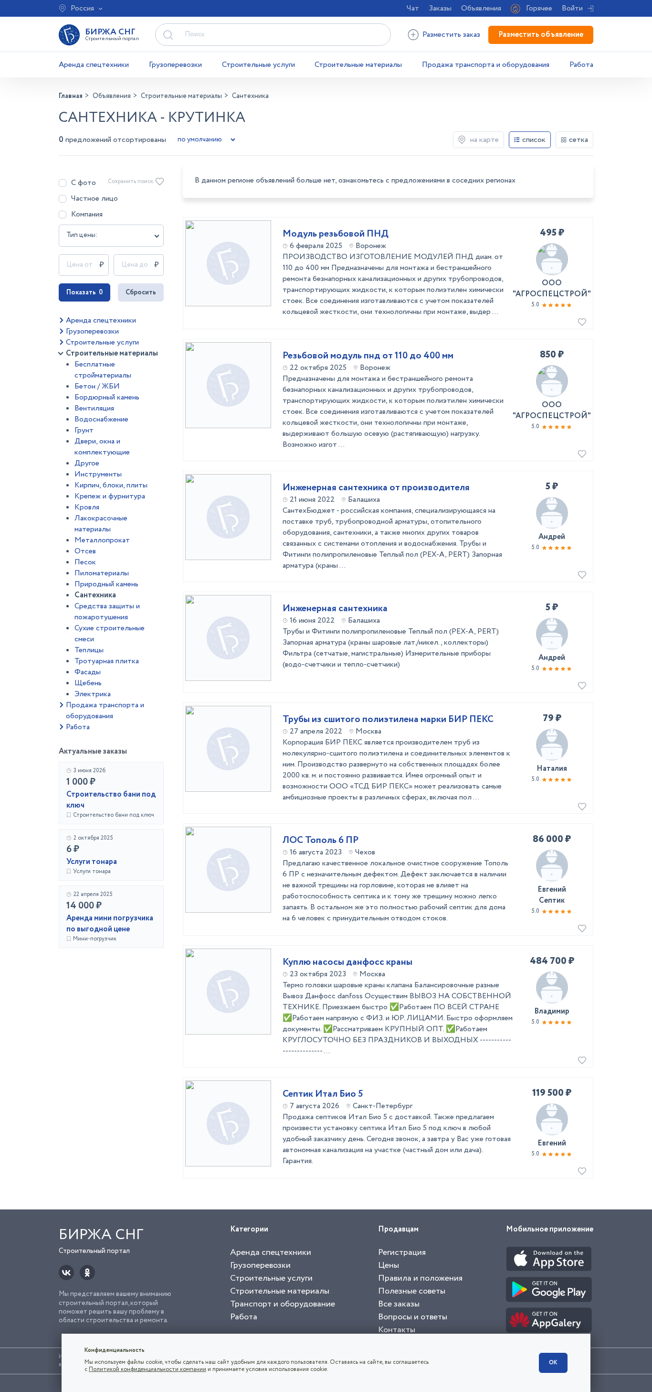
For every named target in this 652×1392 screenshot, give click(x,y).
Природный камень (106, 584)
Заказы (440, 8)
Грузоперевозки (175, 64)
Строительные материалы (358, 64)
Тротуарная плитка (106, 661)
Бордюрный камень (106, 397)
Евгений (551, 1143)
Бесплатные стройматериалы (102, 370)
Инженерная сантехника (335, 609)
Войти (572, 8)
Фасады (87, 672)
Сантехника (95, 595)
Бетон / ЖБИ (97, 386)
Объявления (481, 8)
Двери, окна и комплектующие (102, 447)
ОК (553, 1363)
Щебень (88, 683)
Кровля (86, 507)
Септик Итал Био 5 (323, 1094)
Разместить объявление (540, 34)
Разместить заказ (451, 34)
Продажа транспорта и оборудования (485, 64)
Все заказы (399, 1304)
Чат (413, 8)
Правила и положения (420, 1278)
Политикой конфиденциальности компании (147, 1369)
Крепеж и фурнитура (109, 496)
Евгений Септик (551, 895)
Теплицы (89, 650)
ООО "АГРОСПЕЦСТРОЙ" (552, 289)
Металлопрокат (102, 540)
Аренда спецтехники (94, 64)
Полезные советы (411, 1291)
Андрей (551, 536)
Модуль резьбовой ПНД (336, 234)
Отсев (85, 551)
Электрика (92, 694)
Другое (86, 463)
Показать (84, 292)
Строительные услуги (258, 64)
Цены (388, 1265)
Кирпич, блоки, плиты (110, 485)
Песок (85, 562)
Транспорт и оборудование (282, 1304)
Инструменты (98, 474)
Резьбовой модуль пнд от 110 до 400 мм (368, 356)
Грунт (84, 430)
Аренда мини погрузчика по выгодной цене (109, 924)
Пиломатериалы (101, 573)
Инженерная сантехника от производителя (376, 488)
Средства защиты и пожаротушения (107, 612)
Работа (581, 64)
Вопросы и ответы (412, 1317)
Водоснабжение (101, 419)
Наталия (551, 768)
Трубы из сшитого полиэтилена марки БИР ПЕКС (388, 719)
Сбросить (141, 292)
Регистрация (402, 1252)
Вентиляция (94, 408)
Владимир (551, 1011)
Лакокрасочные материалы (100, 524)
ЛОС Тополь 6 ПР (320, 840)
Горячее (539, 8)
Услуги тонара (91, 861)
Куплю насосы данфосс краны (347, 962)
